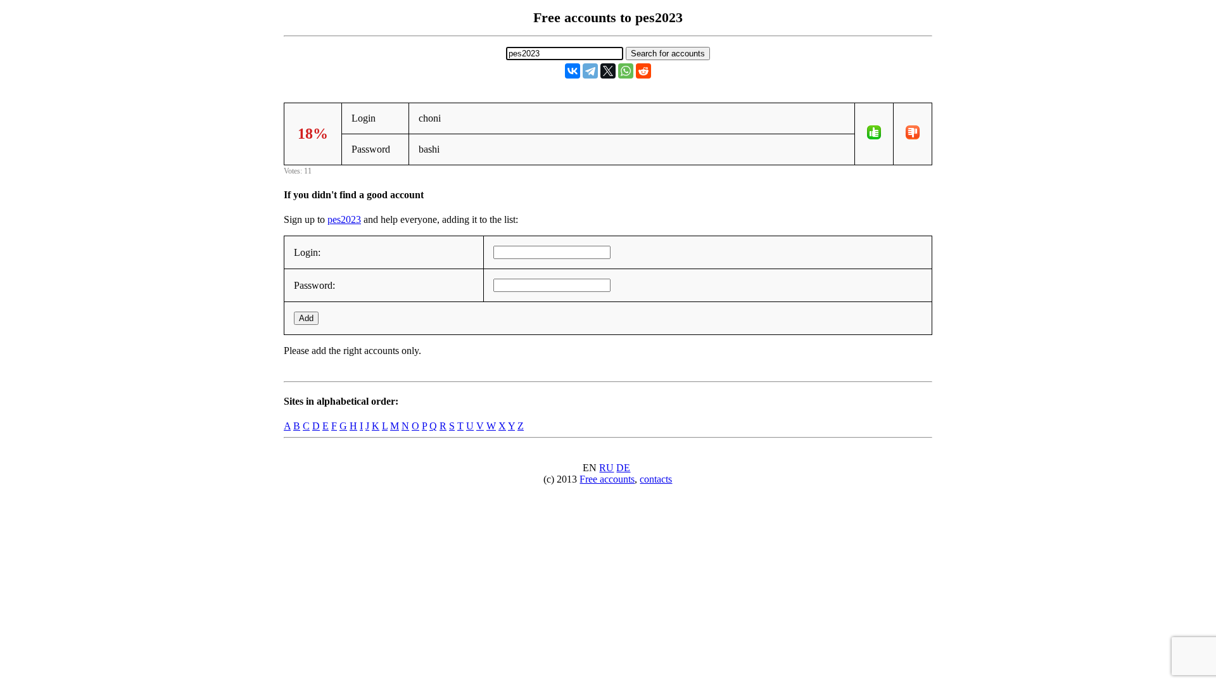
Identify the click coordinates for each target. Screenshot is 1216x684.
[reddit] (643, 71)
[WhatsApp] (625, 71)
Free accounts (607, 479)
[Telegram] (590, 71)
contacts (656, 479)
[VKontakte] (572, 71)
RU (606, 467)
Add (306, 318)
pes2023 (344, 219)
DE (623, 467)
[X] (608, 71)
